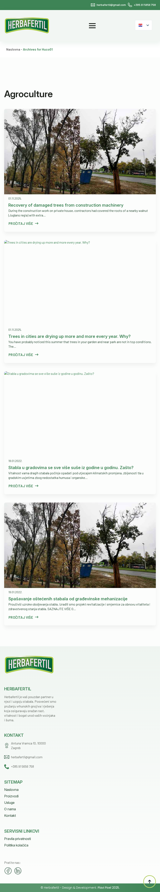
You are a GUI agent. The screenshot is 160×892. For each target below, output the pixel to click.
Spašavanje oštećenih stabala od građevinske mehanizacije (68, 598)
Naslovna (13, 49)
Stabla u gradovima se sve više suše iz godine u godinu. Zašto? (71, 467)
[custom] (8, 871)
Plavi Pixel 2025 (108, 888)
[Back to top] (149, 881)
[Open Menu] (92, 25)
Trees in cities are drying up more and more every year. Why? (69, 336)
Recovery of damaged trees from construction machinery (65, 205)
